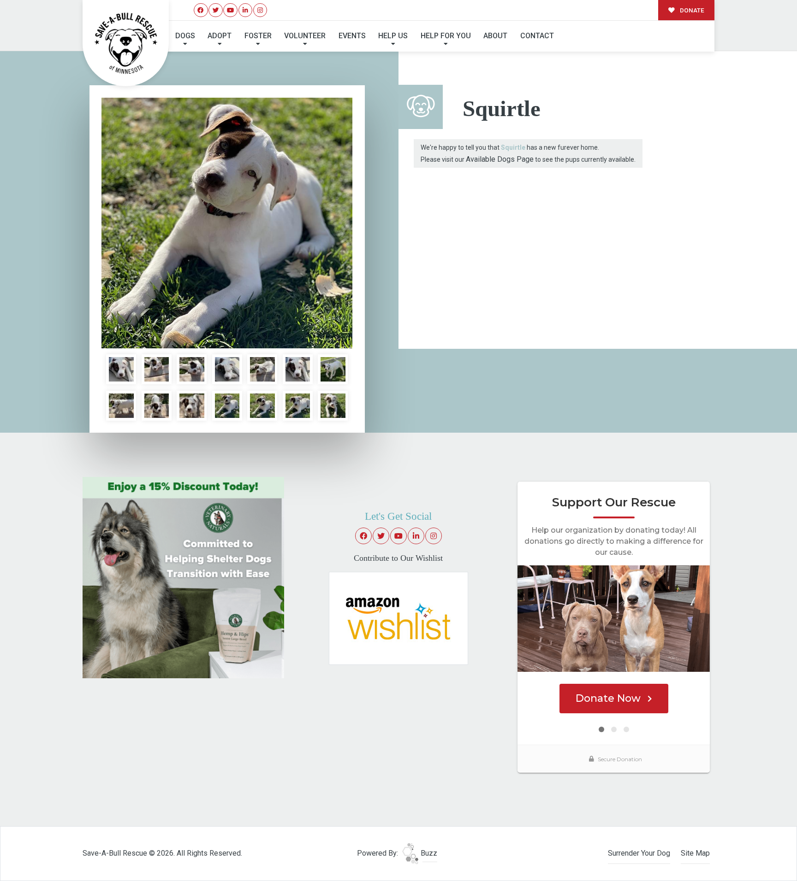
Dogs (185, 35)
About (495, 35)
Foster (258, 35)
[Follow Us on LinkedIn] (245, 10)
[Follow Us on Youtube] (230, 10)
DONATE (691, 10)
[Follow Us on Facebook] (201, 10)
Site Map (695, 853)
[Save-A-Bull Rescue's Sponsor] (183, 577)
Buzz (428, 853)
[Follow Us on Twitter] (215, 10)
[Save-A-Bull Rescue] (126, 43)
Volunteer (305, 35)
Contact (537, 35)
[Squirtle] (226, 223)
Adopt (220, 35)
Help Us (393, 35)
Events (352, 35)
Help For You (446, 35)
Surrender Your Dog (639, 853)
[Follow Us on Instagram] (260, 10)
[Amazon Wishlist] (398, 618)
